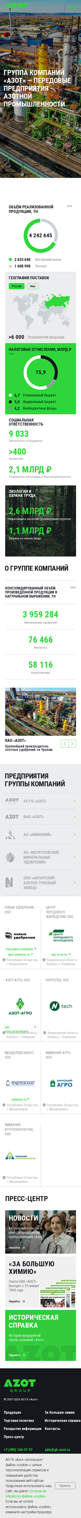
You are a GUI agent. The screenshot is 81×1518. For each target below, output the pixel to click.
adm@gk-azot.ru (57, 1450)
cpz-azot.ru (59, 954)
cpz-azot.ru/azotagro (16, 1029)
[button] (73, 7)
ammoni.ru (18, 1099)
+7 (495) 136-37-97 (18, 1450)
